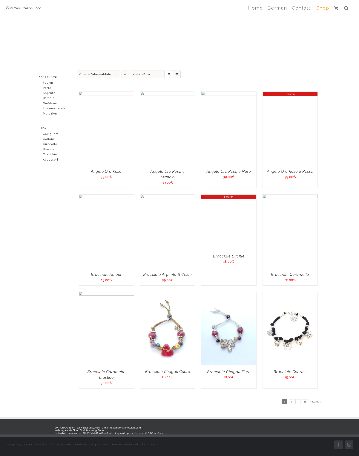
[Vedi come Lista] (176, 74)
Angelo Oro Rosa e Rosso (259, 372)
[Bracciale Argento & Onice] (259, 392)
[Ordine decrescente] (125, 74)
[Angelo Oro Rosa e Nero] (137, 243)
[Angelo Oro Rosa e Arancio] (259, 94)
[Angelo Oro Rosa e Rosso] (259, 243)
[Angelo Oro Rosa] (137, 94)
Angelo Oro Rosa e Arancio (259, 223)
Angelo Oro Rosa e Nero (137, 372)
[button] (346, 8)
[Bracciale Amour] (137, 392)
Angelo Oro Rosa (137, 223)
